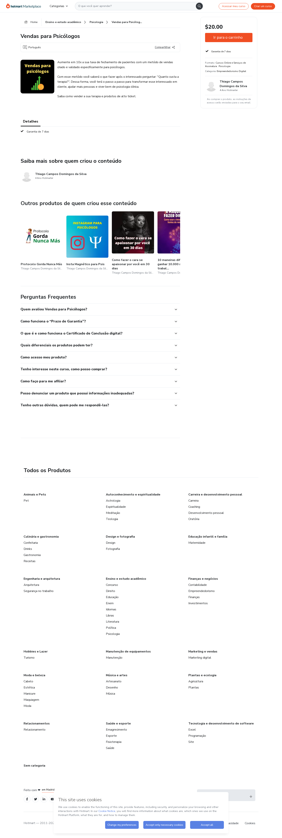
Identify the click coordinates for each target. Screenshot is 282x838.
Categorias (57, 6)
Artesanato (113, 681)
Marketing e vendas (202, 651)
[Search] (199, 6)
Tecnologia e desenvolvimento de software (221, 723)
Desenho (112, 687)
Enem (110, 603)
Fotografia (113, 549)
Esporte (111, 736)
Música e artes (116, 675)
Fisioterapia (113, 742)
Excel (192, 730)
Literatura (112, 622)
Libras (110, 615)
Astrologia (113, 501)
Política (111, 628)
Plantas (193, 687)
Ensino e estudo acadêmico (126, 579)
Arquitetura (31, 585)
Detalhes (30, 121)
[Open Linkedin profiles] (44, 799)
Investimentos (198, 603)
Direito (110, 591)
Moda (27, 706)
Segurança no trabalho (39, 591)
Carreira (193, 501)
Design (110, 543)
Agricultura (195, 681)
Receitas (29, 561)
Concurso (112, 585)
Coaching (194, 507)
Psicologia (113, 634)
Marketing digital (199, 658)
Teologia (112, 519)
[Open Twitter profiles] (36, 799)
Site (191, 742)
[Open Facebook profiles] (27, 799)
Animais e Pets (35, 494)
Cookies (250, 823)
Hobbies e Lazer (36, 651)
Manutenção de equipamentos (128, 651)
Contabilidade (197, 585)
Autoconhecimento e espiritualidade (133, 494)
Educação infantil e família (207, 537)
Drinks (28, 549)
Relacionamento (34, 730)
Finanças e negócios (203, 579)
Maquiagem (31, 700)
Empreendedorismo (201, 591)
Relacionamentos (37, 723)
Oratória (193, 519)
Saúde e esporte (118, 723)
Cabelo (28, 681)
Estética (29, 687)
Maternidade (196, 543)
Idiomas (111, 609)
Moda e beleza (34, 675)
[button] (96, 309)
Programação (197, 736)
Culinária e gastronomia (41, 537)
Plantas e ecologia (202, 675)
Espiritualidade (116, 507)
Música (110, 694)
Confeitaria (31, 543)
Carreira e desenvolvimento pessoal (215, 494)
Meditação (113, 513)
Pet (26, 501)
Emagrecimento (116, 730)
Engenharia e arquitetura (42, 579)
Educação (112, 597)
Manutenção (114, 658)
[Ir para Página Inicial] (25, 6)
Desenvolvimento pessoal (206, 513)
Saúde (110, 748)
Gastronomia (32, 555)
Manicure (29, 694)
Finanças (194, 597)
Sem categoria (34, 766)
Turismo (29, 658)
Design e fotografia (120, 537)
